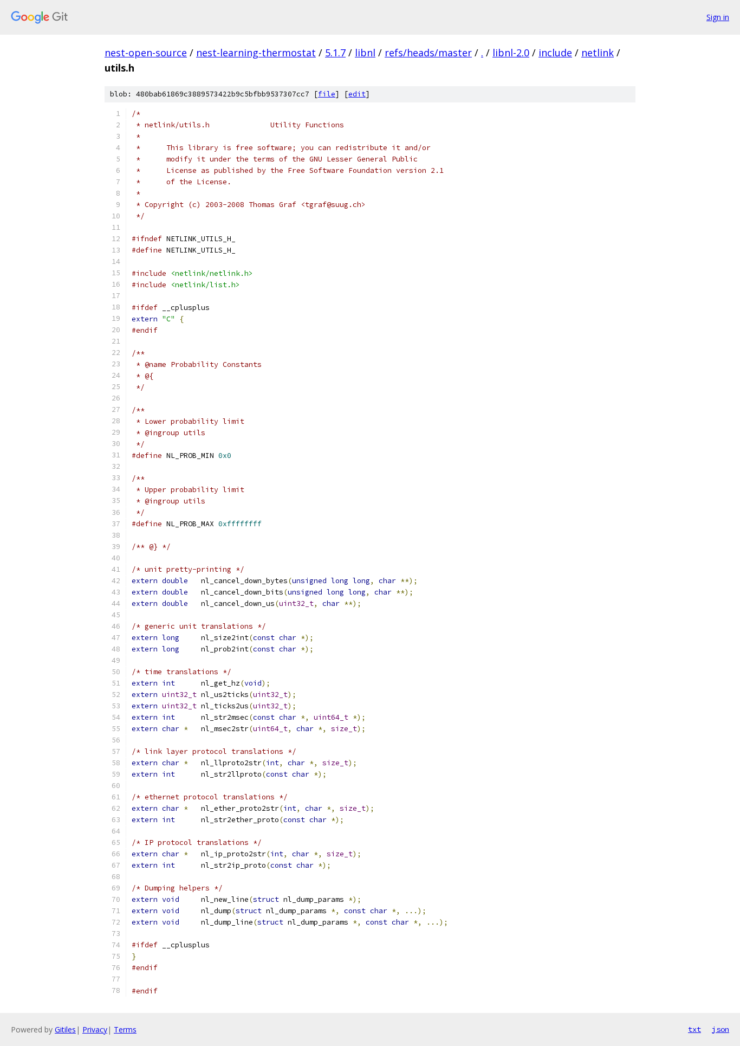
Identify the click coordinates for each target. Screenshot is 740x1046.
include (555, 52)
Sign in (717, 17)
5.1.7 (335, 52)
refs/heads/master (428, 52)
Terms (125, 1029)
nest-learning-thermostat (256, 52)
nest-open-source (146, 52)
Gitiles (65, 1029)
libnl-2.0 (510, 52)
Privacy (94, 1029)
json (720, 1029)
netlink (597, 52)
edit (357, 94)
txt (694, 1029)
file (326, 94)
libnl (365, 52)
